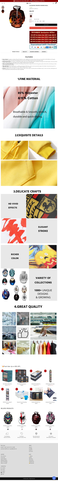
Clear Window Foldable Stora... (7, 383)
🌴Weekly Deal (31, 461)
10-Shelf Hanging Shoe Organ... (50, 383)
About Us (30, 447)
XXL (40, 21)
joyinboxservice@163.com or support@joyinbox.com (9, 448)
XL (37, 21)
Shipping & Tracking (4, 460)
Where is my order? (4, 463)
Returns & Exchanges (4, 461)
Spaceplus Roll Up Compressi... (50, 402)
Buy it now (43, 27)
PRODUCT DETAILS (15, 51)
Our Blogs (30, 448)
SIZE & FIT (25, 51)
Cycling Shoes (31, 460)
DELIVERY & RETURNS (34, 51)
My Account (31, 451)
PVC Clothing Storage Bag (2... (22, 383)
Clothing (30, 457)
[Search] (4, 3)
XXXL (43, 21)
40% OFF (2, 370)
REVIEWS (44, 51)
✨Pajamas (30, 456)
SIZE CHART (37, 19)
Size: (34, 19)
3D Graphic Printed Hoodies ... (8, 425)
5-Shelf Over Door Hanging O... (7, 402)
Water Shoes (31, 458)
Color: (31, 13)
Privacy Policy (3, 457)
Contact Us (30, 449)
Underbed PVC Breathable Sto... (36, 383)
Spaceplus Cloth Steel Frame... (36, 402)
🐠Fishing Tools (31, 463)
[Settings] (53, 3)
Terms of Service (3, 456)
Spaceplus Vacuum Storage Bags (22, 402)
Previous (6, 17)
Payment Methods (3, 458)
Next (28, 17)
